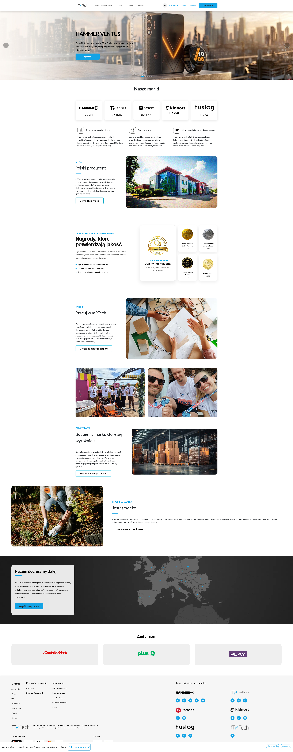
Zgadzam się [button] (286, 746)
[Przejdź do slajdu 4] (149, 76)
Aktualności (15, 689)
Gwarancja (30, 688)
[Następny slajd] (287, 45)
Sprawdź (87, 57)
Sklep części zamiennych (34, 693)
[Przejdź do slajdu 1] (142, 76)
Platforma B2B (208, 6)
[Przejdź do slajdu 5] (151, 76)
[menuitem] (103, 5)
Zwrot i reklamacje (58, 698)
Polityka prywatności (59, 688)
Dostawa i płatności (59, 703)
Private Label (16, 708)
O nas (13, 694)
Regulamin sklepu (58, 693)
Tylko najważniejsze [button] (273, 746)
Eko (12, 699)
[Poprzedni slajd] (6, 45)
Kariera (14, 713)
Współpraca (15, 703)
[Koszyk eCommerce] (165, 5)
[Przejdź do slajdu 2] (145, 76)
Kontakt (14, 718)
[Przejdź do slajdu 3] (147, 76)
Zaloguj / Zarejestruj (189, 6)
